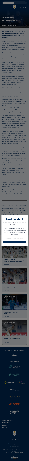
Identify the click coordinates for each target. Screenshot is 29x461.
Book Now (14, 242)
